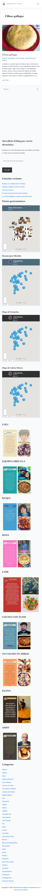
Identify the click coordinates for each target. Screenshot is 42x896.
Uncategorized (6, 878)
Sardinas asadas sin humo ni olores (13, 187)
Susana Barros (7, 871)
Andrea (4, 773)
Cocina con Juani (7, 785)
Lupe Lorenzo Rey (8, 836)
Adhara (4, 769)
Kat (3, 823)
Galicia (4, 804)
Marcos (4, 839)
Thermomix (5, 874)
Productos (5, 858)
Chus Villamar (6, 782)
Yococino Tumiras (8, 881)
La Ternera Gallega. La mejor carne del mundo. (17, 196)
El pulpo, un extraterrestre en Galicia (13, 183)
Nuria (4, 849)
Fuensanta (5, 801)
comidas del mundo (8, 792)
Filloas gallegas (9, 54)
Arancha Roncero (7, 779)
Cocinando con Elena (9, 788)
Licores (4, 830)
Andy (3, 776)
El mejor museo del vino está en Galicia (14, 193)
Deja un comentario (8, 58)
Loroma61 (5, 833)
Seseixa (4, 865)
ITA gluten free (6, 814)
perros (4, 852)
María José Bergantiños (9, 843)
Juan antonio (6, 817)
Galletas (4, 811)
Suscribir (7, 170)
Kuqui (4, 827)
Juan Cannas (20, 58)
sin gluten (5, 868)
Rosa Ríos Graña (7, 862)
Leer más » (5, 80)
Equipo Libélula (7, 795)
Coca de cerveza (7, 190)
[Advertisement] (21, 114)
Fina (3, 798)
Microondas (6, 846)
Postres (4, 855)
